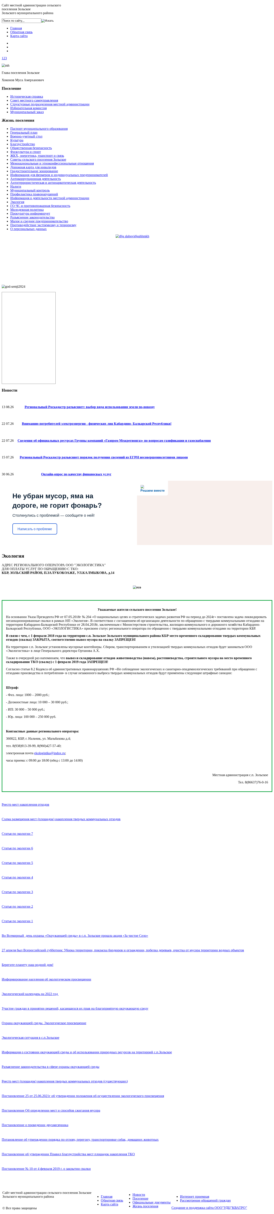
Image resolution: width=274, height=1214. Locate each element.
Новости (139, 1194)
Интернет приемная (194, 1196)
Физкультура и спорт (25, 152)
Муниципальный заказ (27, 112)
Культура (16, 140)
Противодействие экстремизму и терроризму (43, 225)
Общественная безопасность (31, 148)
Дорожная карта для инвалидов (33, 167)
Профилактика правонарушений (34, 194)
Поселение (140, 1198)
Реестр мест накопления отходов (25, 804)
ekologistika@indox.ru (49, 753)
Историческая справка (26, 96)
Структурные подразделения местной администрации (49, 104)
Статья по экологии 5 (17, 863)
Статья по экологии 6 (17, 848)
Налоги (15, 186)
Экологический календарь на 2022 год (30, 994)
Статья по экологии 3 (17, 892)
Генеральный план (23, 132)
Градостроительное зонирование (34, 171)
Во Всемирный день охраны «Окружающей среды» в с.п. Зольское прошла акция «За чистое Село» (75, 935)
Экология (17, 202)
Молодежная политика (27, 209)
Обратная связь (21, 32)
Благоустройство (22, 144)
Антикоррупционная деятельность (35, 179)
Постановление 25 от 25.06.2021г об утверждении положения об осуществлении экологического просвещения (83, 1096)
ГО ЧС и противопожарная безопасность (40, 206)
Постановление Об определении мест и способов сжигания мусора (51, 1110)
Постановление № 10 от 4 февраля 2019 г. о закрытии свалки (46, 1169)
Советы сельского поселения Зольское (38, 159)
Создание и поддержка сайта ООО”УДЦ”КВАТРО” (209, 1208)
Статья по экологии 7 (17, 833)
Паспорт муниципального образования (39, 128)
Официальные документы (152, 1202)
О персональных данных (28, 229)
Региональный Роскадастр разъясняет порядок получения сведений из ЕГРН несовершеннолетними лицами (104, 457)
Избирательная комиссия (28, 108)
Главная (16, 28)
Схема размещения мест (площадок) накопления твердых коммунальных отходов (61, 819)
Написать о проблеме (35, 529)
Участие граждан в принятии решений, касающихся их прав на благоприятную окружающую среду (75, 1008)
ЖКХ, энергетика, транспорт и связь (37, 155)
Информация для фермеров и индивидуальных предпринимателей (59, 175)
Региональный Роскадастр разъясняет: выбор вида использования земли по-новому (90, 407)
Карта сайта (19, 36)
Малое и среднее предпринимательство (39, 221)
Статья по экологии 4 (17, 877)
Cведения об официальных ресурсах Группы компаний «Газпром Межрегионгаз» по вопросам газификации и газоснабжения (114, 440)
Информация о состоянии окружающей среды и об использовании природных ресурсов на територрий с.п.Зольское (87, 1052)
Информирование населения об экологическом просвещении (46, 979)
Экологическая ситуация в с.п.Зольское (30, 1037)
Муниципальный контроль (30, 190)
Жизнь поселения (145, 1206)
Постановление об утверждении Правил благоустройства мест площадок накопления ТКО (68, 1154)
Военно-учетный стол (26, 136)
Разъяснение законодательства (32, 217)
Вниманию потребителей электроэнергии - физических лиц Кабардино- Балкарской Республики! (96, 423)
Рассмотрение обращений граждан (205, 1200)
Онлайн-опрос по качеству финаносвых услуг (76, 474)
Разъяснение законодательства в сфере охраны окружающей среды (50, 1067)
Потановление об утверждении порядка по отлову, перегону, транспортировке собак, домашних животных (80, 1139)
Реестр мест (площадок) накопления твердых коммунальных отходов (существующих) (65, 1081)
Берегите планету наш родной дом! (27, 965)
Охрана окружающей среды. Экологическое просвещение (44, 1023)
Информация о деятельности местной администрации (49, 198)
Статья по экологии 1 (17, 921)
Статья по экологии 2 (17, 906)
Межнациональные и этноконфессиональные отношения (52, 163)
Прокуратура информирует (30, 213)
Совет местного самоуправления (34, 100)
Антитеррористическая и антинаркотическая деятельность (53, 182)
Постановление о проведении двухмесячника (35, 1125)
